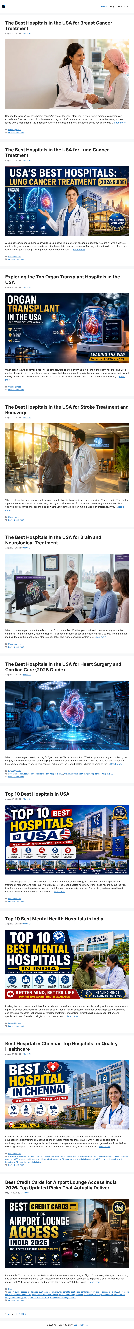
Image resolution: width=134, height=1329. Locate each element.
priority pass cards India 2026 (35, 1297)
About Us (121, 6)
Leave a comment (16, 132)
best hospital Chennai (40, 1156)
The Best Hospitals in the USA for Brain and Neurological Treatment (53, 539)
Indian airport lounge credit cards (98, 1294)
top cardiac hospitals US (102, 774)
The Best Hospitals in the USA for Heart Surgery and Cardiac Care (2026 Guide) (63, 666)
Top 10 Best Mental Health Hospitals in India (54, 918)
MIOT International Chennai (25, 1159)
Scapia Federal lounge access (63, 1297)
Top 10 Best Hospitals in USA (37, 794)
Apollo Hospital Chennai (18, 1156)
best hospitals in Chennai (84, 1156)
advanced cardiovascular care (21, 774)
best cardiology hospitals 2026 (49, 774)
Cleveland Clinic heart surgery (77, 774)
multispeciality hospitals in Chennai (53, 1159)
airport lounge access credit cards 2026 (25, 1292)
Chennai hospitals (104, 1156)
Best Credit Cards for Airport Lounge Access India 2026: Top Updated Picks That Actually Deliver (61, 1184)
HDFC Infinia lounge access (71, 1294)
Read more (120, 122)
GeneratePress (81, 1325)
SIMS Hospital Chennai (106, 1159)
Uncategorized (14, 129)
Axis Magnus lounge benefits (57, 1292)
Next (22, 1313)
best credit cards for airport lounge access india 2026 (94, 1292)
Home (104, 6)
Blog (112, 6)
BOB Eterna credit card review (45, 1294)
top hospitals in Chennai (34, 1162)
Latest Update (14, 256)
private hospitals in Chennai (82, 1159)
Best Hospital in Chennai (61, 1156)
